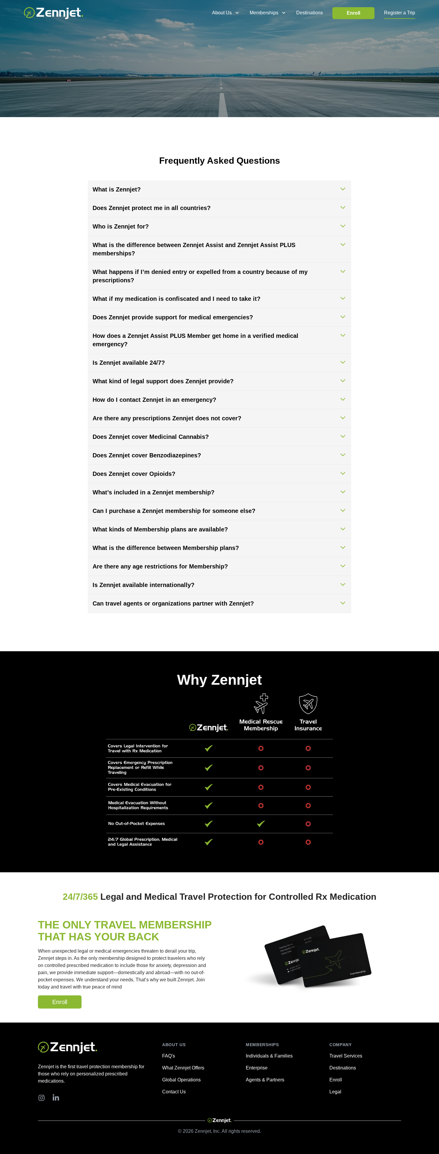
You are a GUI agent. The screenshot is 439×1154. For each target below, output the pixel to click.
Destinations (309, 12)
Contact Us (174, 1091)
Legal (335, 1091)
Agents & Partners (265, 1079)
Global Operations (181, 1079)
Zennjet (203, 1131)
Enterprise (257, 1067)
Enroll (353, 13)
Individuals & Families (269, 1055)
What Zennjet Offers (183, 1067)
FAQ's (168, 1055)
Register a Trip (399, 12)
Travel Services (345, 1055)
